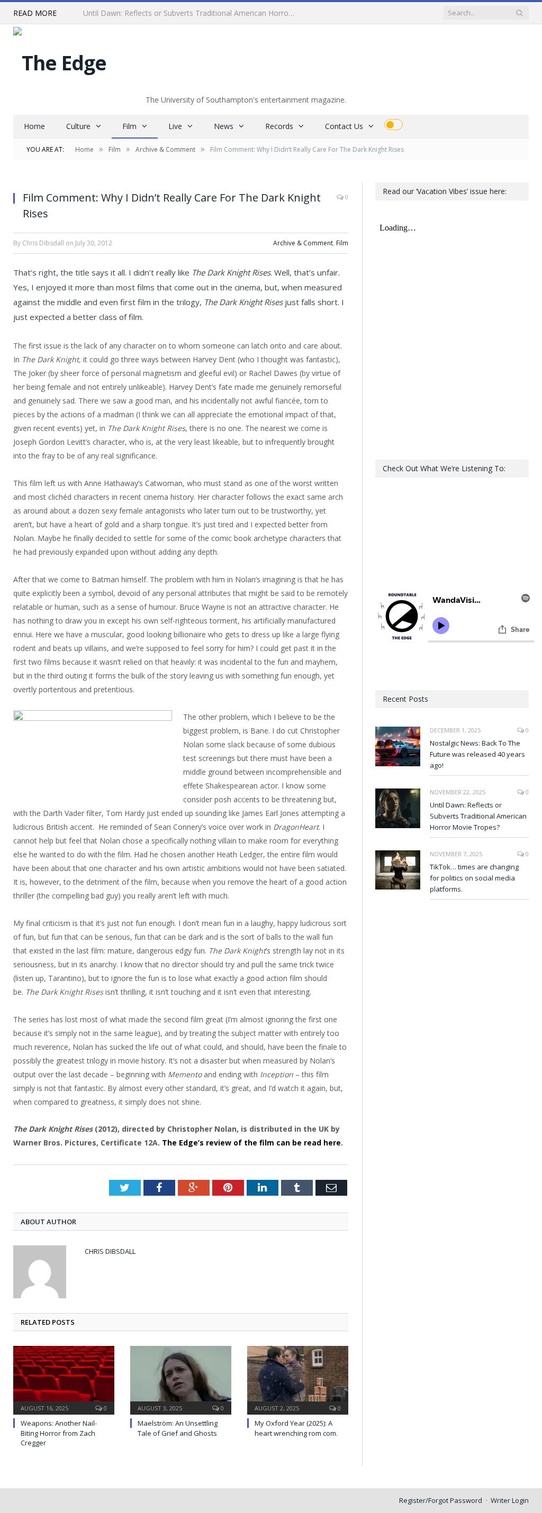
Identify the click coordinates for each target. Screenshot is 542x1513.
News (223, 126)
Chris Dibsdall (110, 1251)
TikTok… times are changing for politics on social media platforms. (474, 878)
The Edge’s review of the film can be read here (251, 1143)
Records (279, 126)
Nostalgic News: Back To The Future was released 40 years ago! (477, 754)
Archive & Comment (303, 243)
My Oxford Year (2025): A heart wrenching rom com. (296, 1427)
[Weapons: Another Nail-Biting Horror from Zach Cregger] (63, 1379)
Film (129, 126)
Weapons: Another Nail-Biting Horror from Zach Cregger (59, 1432)
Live (175, 126)
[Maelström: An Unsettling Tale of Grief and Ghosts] (180, 1379)
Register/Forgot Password (440, 1500)
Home (34, 126)
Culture (78, 126)
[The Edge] (59, 60)
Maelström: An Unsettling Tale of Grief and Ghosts (178, 1427)
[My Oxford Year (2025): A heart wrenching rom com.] (297, 1379)
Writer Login (510, 1500)
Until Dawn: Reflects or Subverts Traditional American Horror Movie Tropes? (191, 13)
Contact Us (344, 126)
